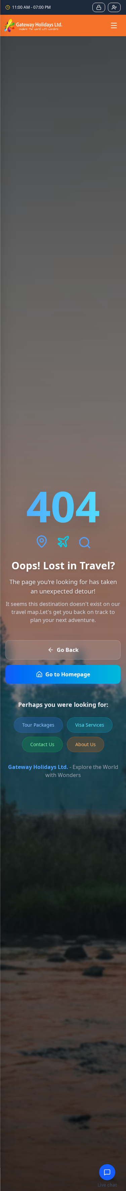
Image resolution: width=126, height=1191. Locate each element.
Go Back (68, 650)
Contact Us (42, 744)
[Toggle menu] (114, 25)
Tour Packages (38, 725)
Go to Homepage (67, 674)
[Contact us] (107, 1172)
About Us (85, 744)
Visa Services (89, 725)
